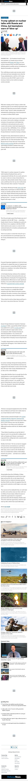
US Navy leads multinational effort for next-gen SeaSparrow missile (13, 714)
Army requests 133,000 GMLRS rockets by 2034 (17, 670)
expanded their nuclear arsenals (15, 283)
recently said (17, 328)
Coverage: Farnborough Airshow (12, 3)
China (17, 62)
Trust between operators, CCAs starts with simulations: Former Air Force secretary (11, 539)
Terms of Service (4, 758)
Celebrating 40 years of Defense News (10, 563)
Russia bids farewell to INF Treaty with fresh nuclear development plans (15, 352)
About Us (17, 767)
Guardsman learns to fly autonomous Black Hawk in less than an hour (13, 585)
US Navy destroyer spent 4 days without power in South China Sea (14, 719)
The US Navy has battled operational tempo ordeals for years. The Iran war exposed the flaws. (14, 704)
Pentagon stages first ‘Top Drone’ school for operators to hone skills (11, 633)
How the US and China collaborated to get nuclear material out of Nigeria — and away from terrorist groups (16, 463)
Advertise (3, 767)
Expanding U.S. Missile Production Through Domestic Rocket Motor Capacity (12, 659)
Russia (12, 62)
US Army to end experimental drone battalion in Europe (13, 723)
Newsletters (17, 758)
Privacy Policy (4, 756)
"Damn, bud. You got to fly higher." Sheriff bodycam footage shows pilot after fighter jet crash (17, 676)
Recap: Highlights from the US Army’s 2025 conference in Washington (11, 609)
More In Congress (6, 521)
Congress (5, 17)
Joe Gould (4, 31)
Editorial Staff (4, 772)
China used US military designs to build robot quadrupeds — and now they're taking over (17, 663)
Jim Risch (3, 326)
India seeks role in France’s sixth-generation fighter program (13, 709)
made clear (20, 187)
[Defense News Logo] (8, 1)
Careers (16, 769)
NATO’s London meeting (7, 143)
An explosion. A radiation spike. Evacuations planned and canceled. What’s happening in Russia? (16, 207)
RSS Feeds (17, 761)
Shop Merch (17, 763)
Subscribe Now (18, 756)
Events (16, 760)
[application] (14, 650)
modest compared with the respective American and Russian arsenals (13, 418)
